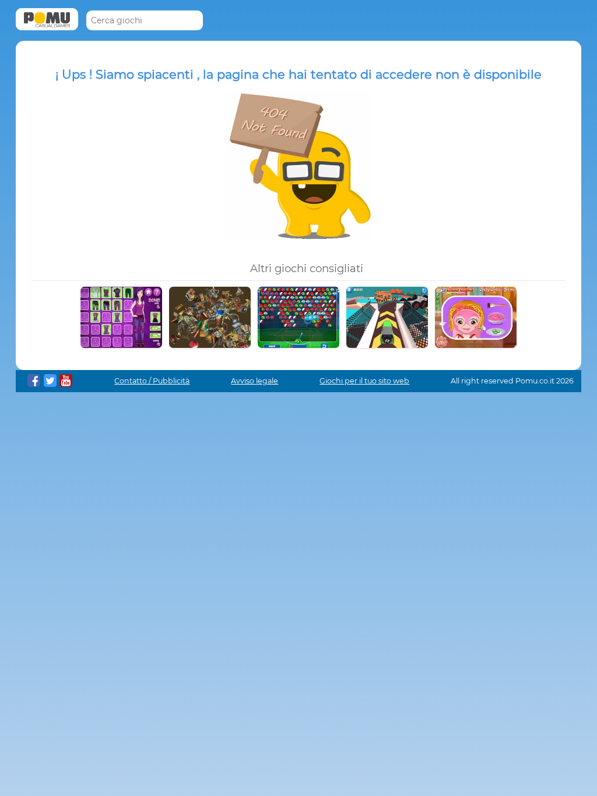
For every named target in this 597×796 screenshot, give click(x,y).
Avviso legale (254, 380)
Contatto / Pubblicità (151, 380)
